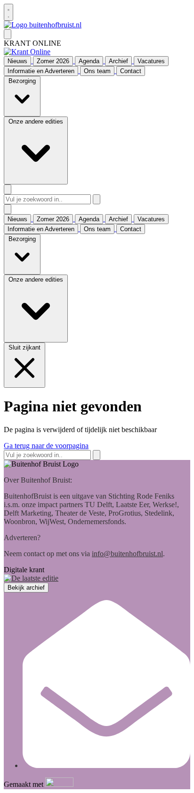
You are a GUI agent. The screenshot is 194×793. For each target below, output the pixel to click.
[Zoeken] (96, 199)
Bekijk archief (26, 587)
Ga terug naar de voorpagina (46, 446)
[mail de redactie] (106, 765)
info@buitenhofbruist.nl (127, 554)
